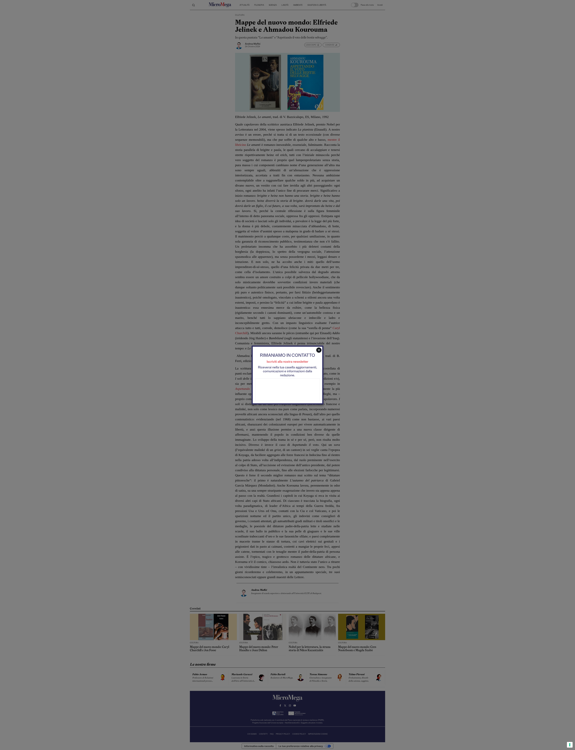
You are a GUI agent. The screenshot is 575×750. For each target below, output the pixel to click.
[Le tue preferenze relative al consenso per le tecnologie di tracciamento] (570, 745)
